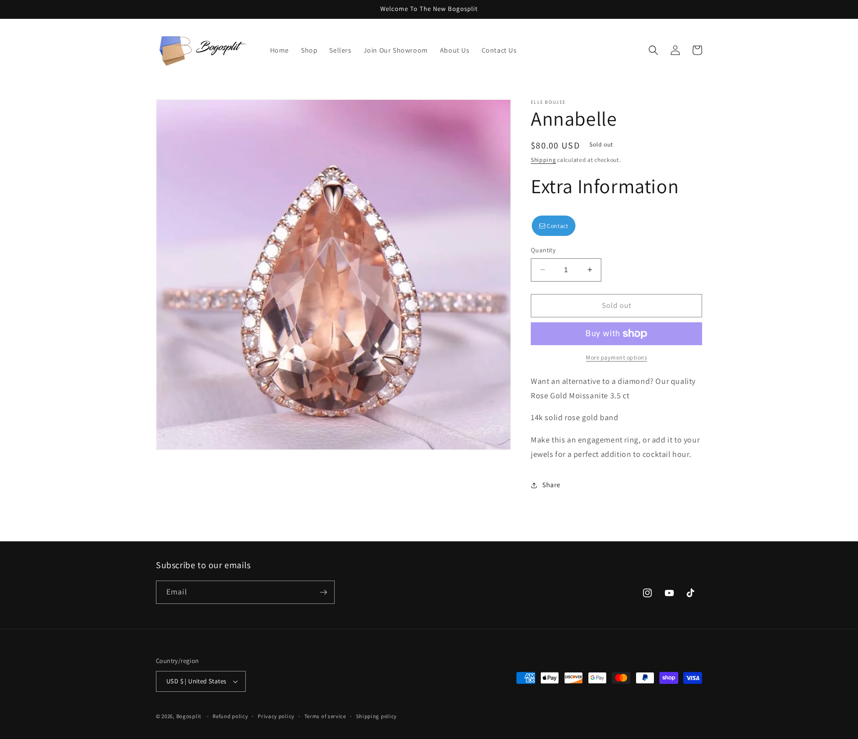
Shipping (543, 159)
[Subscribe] (323, 592)
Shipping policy (376, 716)
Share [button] (551, 484)
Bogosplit (189, 716)
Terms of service (325, 716)
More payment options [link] (616, 357)
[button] (653, 50)
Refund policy (230, 716)
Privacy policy (276, 716)
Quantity (543, 250)
